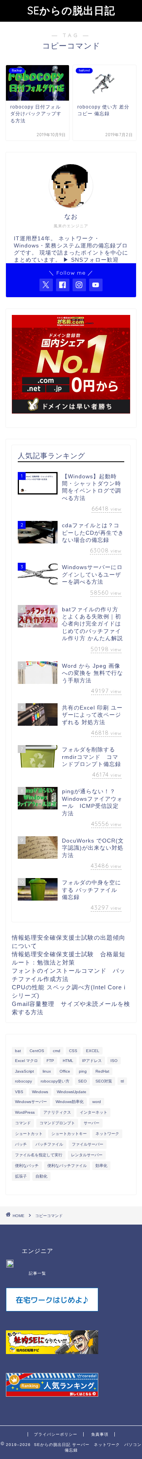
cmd (56, 1051)
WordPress (25, 1112)
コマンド (23, 1123)
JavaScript (24, 1071)
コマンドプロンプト (57, 1123)
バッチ (21, 1144)
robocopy (23, 1081)
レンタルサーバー (87, 1155)
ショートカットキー (69, 1133)
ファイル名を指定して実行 (38, 1155)
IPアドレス (92, 1060)
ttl (122, 1081)
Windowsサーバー (31, 1101)
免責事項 (99, 1434)
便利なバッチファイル (67, 1165)
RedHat (102, 1071)
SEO (82, 1081)
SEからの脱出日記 (71, 10)
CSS (73, 1051)
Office (65, 1071)
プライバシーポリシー (55, 1434)
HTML (68, 1060)
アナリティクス (57, 1112)
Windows (40, 1092)
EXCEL (92, 1051)
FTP (50, 1060)
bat (18, 1051)
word (96, 1101)
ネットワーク (107, 1133)
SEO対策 (103, 1081)
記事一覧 (37, 1273)
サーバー (91, 1123)
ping (83, 1071)
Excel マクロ (26, 1060)
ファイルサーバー (87, 1144)
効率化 (101, 1165)
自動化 (41, 1176)
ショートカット (29, 1133)
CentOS (37, 1051)
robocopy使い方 (55, 1081)
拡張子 (21, 1176)
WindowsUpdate (71, 1092)
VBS (19, 1092)
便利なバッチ (27, 1165)
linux (47, 1071)
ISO (114, 1060)
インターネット (93, 1112)
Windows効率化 (70, 1101)
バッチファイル (49, 1144)
